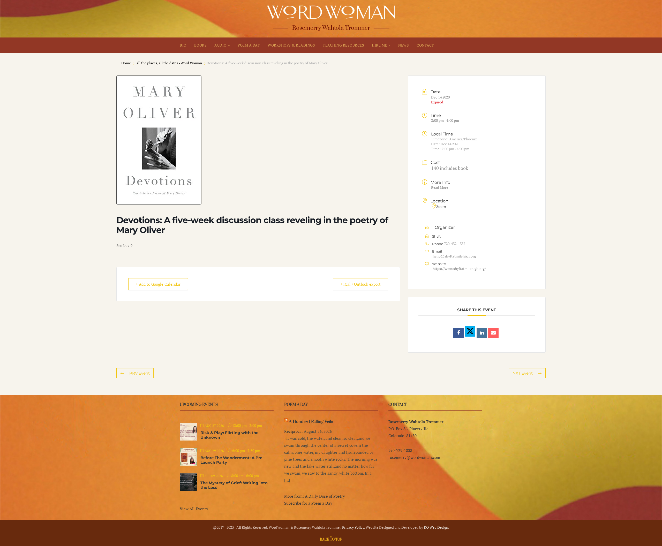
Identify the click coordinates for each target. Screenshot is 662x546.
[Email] (493, 333)
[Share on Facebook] (458, 333)
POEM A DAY (249, 45)
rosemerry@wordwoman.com (414, 457)
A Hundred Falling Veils (311, 421)
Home (126, 62)
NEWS (403, 45)
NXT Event (523, 373)
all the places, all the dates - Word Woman (169, 62)
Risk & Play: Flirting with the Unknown (229, 435)
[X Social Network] (470, 331)
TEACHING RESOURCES (343, 45)
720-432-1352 (454, 243)
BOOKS (200, 45)
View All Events (194, 508)
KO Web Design (436, 527)
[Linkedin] (482, 333)
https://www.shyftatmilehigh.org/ (459, 268)
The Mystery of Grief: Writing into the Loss (234, 485)
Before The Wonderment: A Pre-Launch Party (232, 460)
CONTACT (425, 45)
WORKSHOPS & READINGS (291, 45)
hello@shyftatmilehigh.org (454, 256)
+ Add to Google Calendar (158, 284)
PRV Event (139, 373)
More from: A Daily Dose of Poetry (314, 496)
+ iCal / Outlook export (360, 284)
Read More (439, 187)
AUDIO (220, 45)
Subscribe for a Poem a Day (308, 503)
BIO (183, 45)
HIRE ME (379, 45)
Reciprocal (293, 431)
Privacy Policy (353, 527)
